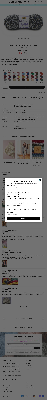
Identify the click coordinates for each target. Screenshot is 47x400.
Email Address (10, 212)
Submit (23, 218)
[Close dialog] (40, 180)
